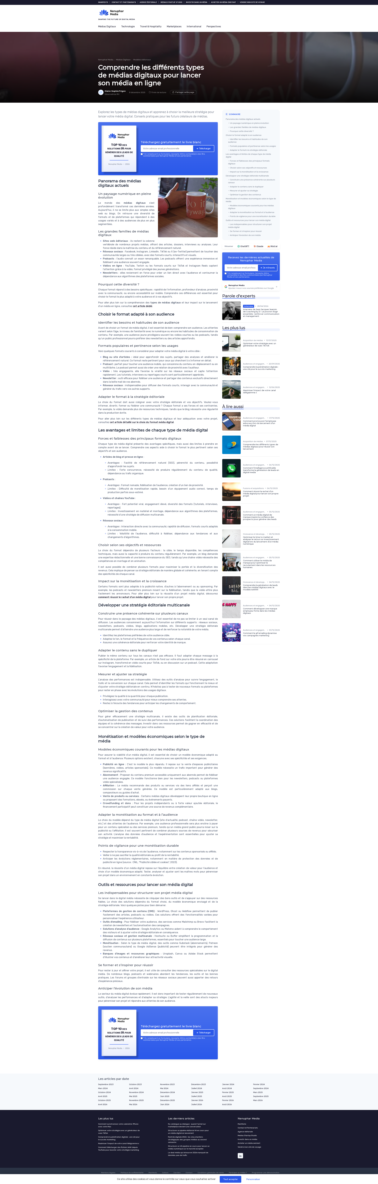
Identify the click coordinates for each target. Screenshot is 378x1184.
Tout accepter (230, 1179)
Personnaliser (253, 1179)
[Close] (242, 570)
